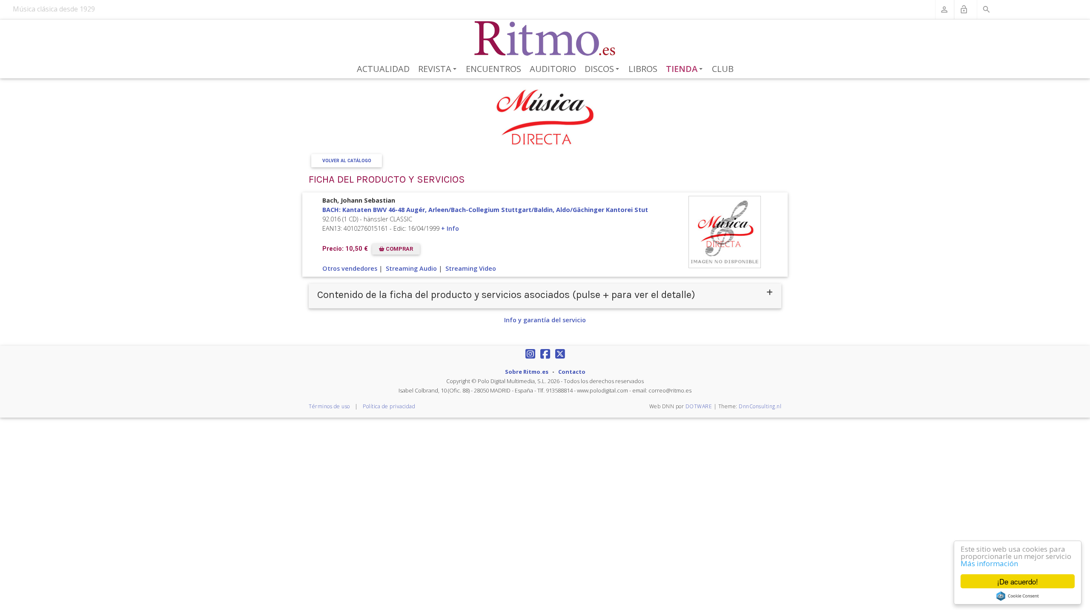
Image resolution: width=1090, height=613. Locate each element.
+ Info (450, 228)
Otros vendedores (349, 268)
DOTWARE (699, 406)
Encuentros (493, 68)
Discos (603, 69)
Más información (989, 563)
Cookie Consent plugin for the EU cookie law (1017, 596)
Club (723, 68)
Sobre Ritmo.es (526, 371)
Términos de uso (329, 406)
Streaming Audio (411, 268)
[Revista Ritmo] (545, 39)
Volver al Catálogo (346, 160)
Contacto (571, 371)
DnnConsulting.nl (760, 406)
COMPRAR (398, 248)
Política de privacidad (389, 406)
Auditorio (553, 68)
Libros (642, 68)
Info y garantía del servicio (545, 320)
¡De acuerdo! (1017, 581)
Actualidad (383, 68)
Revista (438, 69)
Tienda (686, 69)
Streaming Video (470, 268)
